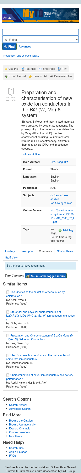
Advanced (25, 46)
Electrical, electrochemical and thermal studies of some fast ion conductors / (38, 357)
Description (27, 251)
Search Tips (16, 448)
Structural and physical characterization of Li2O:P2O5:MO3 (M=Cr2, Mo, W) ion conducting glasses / (40, 315)
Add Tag (67, 230)
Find (11, 46)
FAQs (12, 455)
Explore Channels (19, 428)
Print (64, 69)
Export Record (17, 76)
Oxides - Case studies (59, 197)
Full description (30, 154)
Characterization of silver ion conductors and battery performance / (39, 377)
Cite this (13, 69)
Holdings (10, 251)
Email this (49, 69)
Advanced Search (20, 409)
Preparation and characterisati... (21, 55)
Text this (30, 69)
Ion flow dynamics (61, 203)
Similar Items (65, 251)
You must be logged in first (47, 276)
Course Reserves (19, 432)
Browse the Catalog (21, 420)
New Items (15, 436)
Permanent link (63, 76)
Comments (45, 251)
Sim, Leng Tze (59, 162)
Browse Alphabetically (22, 424)
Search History (18, 405)
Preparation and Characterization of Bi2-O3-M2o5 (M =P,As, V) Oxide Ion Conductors (39, 337)
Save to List (40, 76)
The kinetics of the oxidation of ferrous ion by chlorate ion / (35, 294)
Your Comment (14, 275)
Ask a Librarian (18, 452)
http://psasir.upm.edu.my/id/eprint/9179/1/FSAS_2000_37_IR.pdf (62, 216)
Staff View (11, 257)
